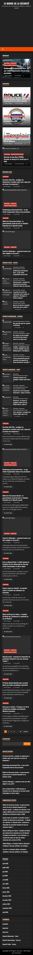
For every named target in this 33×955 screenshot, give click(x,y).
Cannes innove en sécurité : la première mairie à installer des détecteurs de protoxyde (15, 590)
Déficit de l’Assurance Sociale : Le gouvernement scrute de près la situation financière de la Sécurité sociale (15, 223)
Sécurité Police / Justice (10, 65)
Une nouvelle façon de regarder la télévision (7, 324)
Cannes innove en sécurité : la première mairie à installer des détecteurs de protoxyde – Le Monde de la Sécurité (16, 820)
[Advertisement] (16, 28)
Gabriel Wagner (8, 75)
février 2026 (6, 888)
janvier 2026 (6, 892)
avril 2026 (5, 880)
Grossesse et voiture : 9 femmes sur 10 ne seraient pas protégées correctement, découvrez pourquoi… (16, 709)
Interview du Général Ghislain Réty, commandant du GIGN (14, 120)
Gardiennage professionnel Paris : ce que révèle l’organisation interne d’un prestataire (16, 70)
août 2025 (5, 912)
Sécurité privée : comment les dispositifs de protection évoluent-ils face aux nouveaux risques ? (7, 282)
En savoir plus (8, 444)
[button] (2, 49)
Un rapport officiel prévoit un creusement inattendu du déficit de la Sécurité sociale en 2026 (16, 812)
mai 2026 (5, 876)
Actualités (6, 63)
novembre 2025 (7, 900)
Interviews (7, 96)
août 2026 (5, 863)
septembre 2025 (7, 908)
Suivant (25, 731)
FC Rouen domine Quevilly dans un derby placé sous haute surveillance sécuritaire (15, 684)
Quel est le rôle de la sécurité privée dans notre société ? (7, 305)
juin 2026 (5, 872)
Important (13, 63)
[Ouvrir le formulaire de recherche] (31, 49)
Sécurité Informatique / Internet (19, 136)
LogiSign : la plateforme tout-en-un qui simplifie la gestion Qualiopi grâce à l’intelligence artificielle (7, 347)
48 (20, 731)
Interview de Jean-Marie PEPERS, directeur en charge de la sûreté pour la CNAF (16, 159)
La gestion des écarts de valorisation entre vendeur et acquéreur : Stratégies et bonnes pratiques (7, 294)
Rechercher (6, 739)
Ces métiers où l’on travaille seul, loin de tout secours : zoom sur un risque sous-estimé (7, 335)
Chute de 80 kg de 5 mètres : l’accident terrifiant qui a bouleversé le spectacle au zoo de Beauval (15, 616)
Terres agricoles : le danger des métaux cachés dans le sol (7, 412)
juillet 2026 (6, 867)
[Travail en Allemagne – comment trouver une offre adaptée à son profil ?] (16, 240)
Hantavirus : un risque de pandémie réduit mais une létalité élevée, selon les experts (7, 401)
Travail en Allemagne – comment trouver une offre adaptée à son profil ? (16, 252)
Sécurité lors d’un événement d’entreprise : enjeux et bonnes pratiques (7, 389)
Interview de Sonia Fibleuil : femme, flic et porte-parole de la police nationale (16, 100)
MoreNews (27, 951)
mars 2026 (5, 884)
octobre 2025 (6, 904)
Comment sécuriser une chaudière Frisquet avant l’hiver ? (7, 378)
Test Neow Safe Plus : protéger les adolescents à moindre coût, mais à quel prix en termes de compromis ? (16, 182)
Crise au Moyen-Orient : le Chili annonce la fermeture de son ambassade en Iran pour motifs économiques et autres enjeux (16, 564)
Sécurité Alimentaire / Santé (20, 375)
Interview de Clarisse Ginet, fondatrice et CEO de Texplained (16, 140)
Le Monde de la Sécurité (16, 3)
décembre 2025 (7, 896)
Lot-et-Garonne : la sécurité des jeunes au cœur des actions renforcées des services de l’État (16, 837)
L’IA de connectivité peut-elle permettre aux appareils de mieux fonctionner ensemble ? (7, 358)
